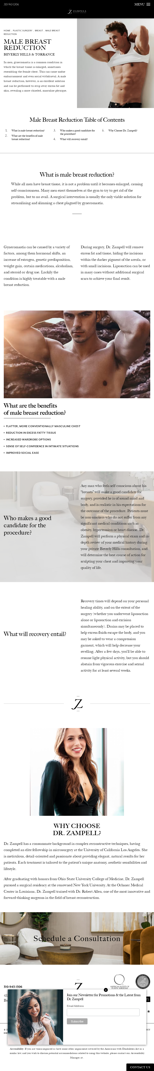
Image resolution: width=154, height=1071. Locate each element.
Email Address (75, 1005)
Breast (39, 30)
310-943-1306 (11, 4)
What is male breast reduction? (28, 130)
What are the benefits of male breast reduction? (27, 137)
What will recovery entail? (74, 139)
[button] (147, 999)
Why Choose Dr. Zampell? (123, 130)
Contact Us (140, 1067)
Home (7, 30)
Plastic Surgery (22, 30)
